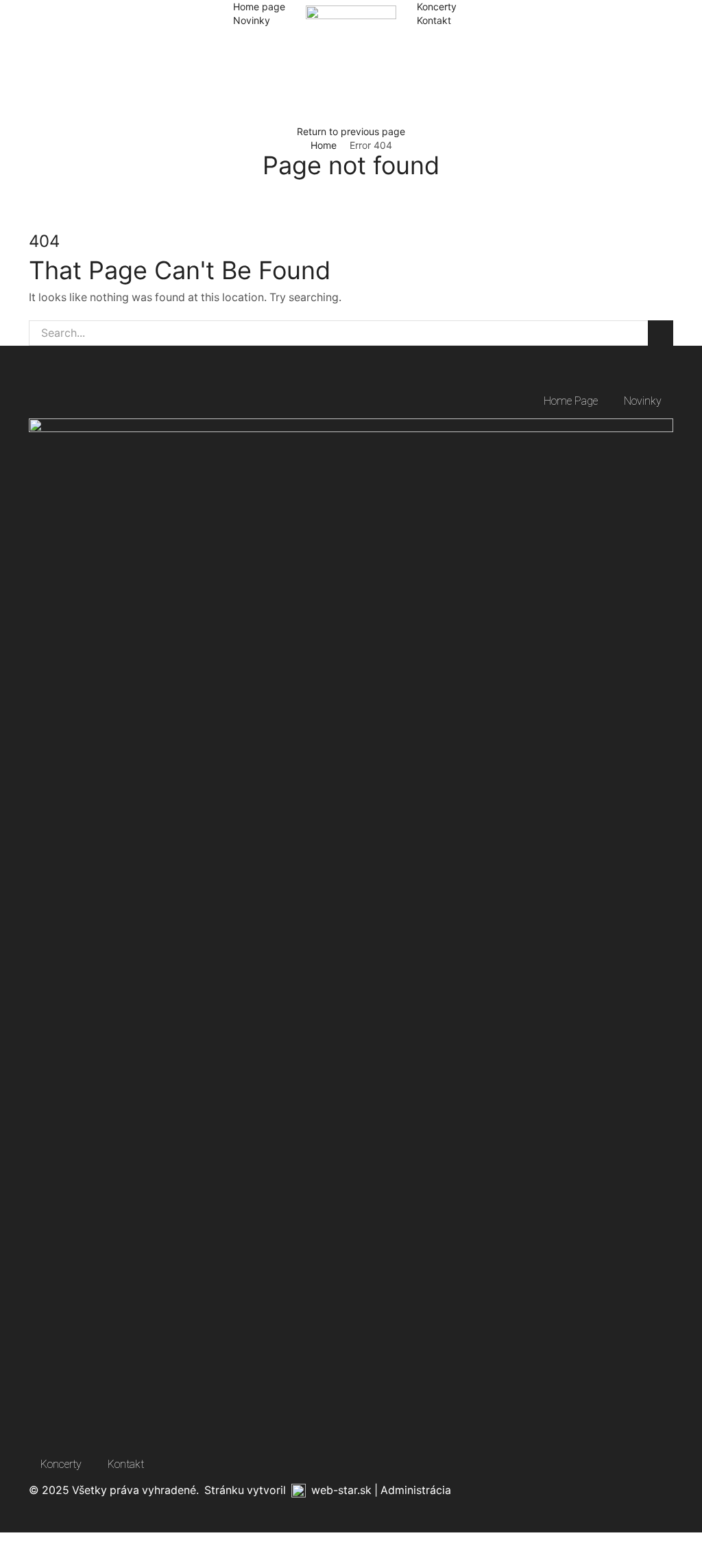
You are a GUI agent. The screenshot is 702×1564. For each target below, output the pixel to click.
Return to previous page (351, 131)
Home (324, 145)
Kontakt (434, 20)
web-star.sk (341, 1490)
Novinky (251, 20)
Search (660, 333)
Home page (259, 6)
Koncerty (437, 6)
